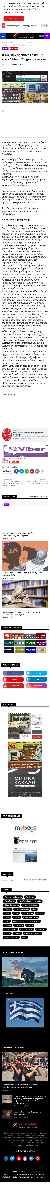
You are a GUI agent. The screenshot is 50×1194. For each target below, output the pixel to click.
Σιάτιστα (18, 933)
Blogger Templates (20, 1174)
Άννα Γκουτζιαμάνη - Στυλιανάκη (30, 901)
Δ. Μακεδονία (28, 913)
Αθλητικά (8, 909)
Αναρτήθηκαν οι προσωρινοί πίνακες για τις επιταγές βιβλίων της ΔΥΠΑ (21, 613)
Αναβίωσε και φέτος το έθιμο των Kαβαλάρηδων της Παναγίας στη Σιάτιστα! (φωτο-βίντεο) (22, 1085)
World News (30, 897)
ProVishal (33, 1174)
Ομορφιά (8, 925)
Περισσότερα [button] (17, 12)
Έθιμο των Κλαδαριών (31, 905)
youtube (15, 679)
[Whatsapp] (27, 471)
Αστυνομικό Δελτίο (22, 909)
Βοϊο (34, 909)
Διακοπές (40, 913)
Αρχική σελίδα (7, 42)
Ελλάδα (5, 48)
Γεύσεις (7, 913)
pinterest (15, 686)
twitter (38, 673)
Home (14, 1171)
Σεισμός (7, 933)
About (23, 1171)
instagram (38, 686)
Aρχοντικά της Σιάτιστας (13, 897)
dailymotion (13, 692)
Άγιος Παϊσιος (10, 901)
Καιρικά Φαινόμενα (31, 917)
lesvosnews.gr (9, 394)
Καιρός (7, 921)
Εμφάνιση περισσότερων (38, 496)
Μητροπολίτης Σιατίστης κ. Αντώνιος (27, 921)
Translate (43, 880)
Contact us (33, 1171)
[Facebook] (16, 471)
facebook (15, 673)
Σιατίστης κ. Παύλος (12, 937)
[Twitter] (21, 471)
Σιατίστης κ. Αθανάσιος (33, 933)
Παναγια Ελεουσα (11, 929)
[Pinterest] (32, 471)
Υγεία (25, 937)
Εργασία (17, 917)
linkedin (38, 679)
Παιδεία (30, 925)
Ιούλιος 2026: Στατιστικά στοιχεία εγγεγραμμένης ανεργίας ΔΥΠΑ (23, 574)
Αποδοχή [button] (13, 19)
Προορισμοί (42, 929)
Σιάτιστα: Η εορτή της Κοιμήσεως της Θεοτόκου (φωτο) (28, 1113)
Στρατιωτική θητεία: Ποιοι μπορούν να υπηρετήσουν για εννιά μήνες (19, 534)
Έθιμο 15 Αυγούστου (12, 905)
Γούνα (17, 913)
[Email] (37, 471)
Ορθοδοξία (19, 42)
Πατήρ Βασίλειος (27, 929)
